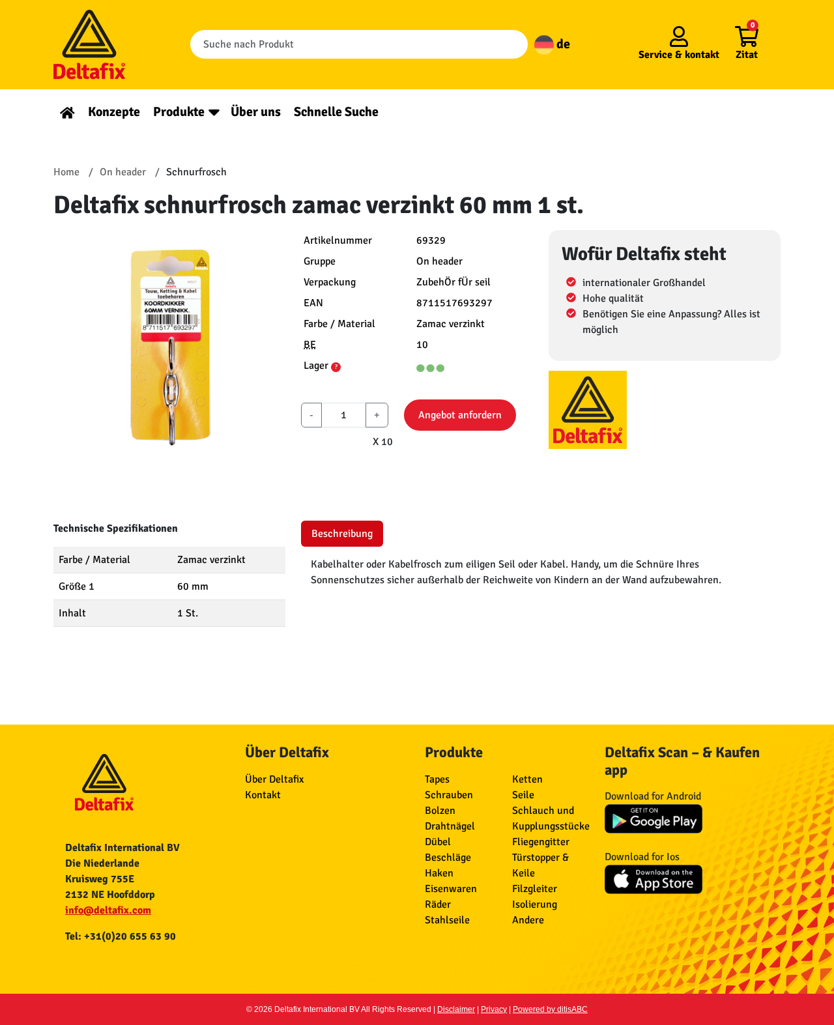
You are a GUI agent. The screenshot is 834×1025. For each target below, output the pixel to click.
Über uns (256, 112)
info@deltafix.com (108, 910)
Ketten (527, 779)
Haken (439, 873)
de (562, 44)
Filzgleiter (534, 888)
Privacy (494, 1009)
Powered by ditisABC (550, 1009)
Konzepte (114, 112)
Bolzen (440, 810)
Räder (438, 904)
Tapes (437, 779)
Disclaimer (456, 1009)
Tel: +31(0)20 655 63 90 (120, 936)
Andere (528, 920)
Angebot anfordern (460, 415)
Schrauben (449, 794)
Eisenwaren (451, 888)
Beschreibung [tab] (342, 533)
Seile (523, 794)
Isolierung (534, 904)
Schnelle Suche (336, 112)
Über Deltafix (274, 779)
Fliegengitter (540, 841)
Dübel (438, 841)
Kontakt (263, 794)
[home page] (67, 112)
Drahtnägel (450, 826)
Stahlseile (447, 920)
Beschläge (448, 857)
